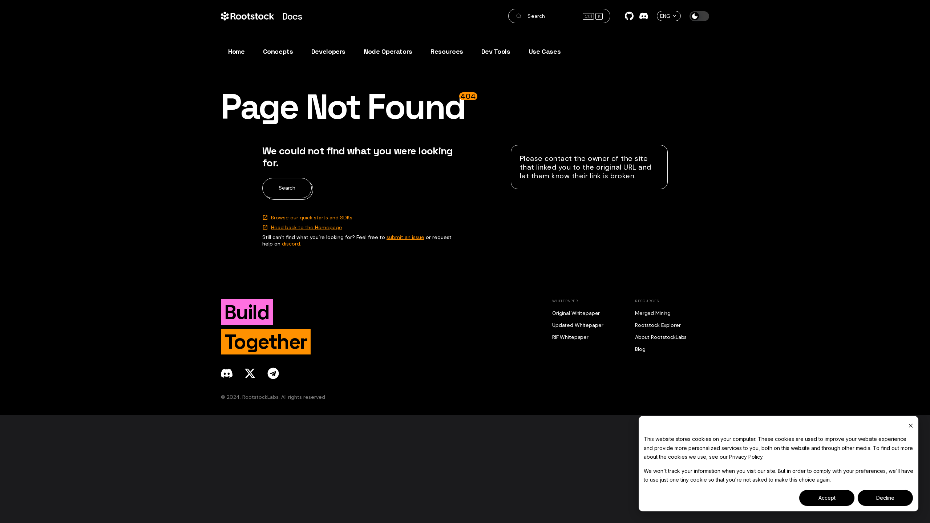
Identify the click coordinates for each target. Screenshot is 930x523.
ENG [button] (665, 16)
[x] (250, 373)
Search (287, 188)
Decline (885, 498)
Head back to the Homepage (306, 227)
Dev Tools (495, 51)
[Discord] (643, 16)
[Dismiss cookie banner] (910, 425)
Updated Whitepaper (577, 325)
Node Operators (388, 51)
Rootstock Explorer (657, 325)
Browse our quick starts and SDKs (311, 217)
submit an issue (405, 237)
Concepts (278, 51)
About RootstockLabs (661, 337)
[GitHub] (629, 16)
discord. (291, 243)
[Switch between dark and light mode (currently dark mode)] (699, 16)
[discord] (226, 373)
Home (236, 51)
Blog (640, 349)
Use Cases (545, 51)
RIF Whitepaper (570, 337)
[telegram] (273, 373)
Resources (446, 51)
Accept (827, 498)
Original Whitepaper (576, 313)
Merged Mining (653, 313)
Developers (328, 51)
